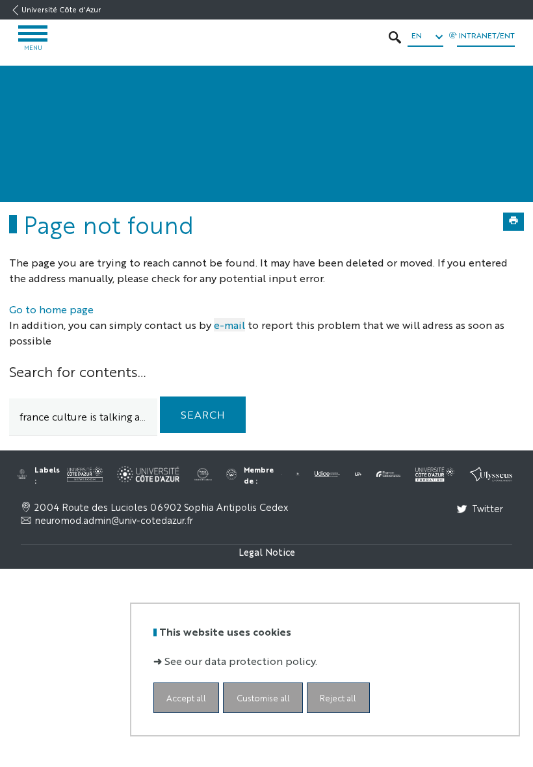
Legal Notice (267, 551)
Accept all (186, 697)
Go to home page (51, 309)
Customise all (263, 697)
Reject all (338, 697)
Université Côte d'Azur (61, 9)
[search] (83, 417)
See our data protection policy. (240, 661)
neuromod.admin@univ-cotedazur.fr (113, 520)
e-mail (229, 325)
